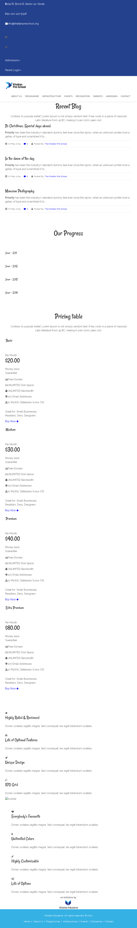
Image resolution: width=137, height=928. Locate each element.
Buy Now (10, 421)
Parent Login (12, 70)
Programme (32, 96)
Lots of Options (21, 883)
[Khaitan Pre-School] (17, 85)
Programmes (53, 921)
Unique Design (15, 762)
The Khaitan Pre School (56, 144)
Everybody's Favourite (25, 816)
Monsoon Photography (19, 191)
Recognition (83, 96)
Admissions (12, 60)
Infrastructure (51, 96)
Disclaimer (96, 921)
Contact (125, 96)
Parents (98, 96)
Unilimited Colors (22, 838)
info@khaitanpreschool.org (23, 23)
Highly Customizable (25, 861)
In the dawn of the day (19, 158)
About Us (16, 96)
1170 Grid (11, 784)
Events (68, 96)
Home (27, 921)
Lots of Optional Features (21, 740)
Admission (111, 96)
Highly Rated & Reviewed (22, 717)
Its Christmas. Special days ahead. (28, 126)
